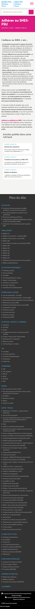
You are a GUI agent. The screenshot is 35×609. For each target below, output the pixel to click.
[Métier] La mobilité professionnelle (13, 427)
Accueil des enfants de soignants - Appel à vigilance (18, 443)
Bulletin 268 (6, 241)
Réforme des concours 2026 (11, 303)
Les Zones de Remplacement (11, 357)
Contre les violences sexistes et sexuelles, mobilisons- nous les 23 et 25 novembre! (15, 209)
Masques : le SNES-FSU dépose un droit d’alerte (17, 457)
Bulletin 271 (6, 234)
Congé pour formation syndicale (12, 562)
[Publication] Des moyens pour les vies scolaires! (17, 260)
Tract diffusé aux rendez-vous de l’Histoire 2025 (16, 243)
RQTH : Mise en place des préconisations (15, 505)
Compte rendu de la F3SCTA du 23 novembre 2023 (17, 512)
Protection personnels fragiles (12, 479)
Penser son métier (8, 403)
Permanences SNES (8, 317)
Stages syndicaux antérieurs (11, 567)
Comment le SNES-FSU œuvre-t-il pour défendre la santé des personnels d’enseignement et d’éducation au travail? (17, 420)
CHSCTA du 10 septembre (10, 474)
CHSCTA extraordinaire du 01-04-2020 (14, 446)
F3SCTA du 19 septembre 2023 (11, 515)
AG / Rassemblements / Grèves (12, 278)
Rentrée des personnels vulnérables (13, 469)
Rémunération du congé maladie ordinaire (15, 522)
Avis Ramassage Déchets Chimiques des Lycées (16, 438)
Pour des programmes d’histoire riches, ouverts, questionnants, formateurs (17, 393)
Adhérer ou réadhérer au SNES (11, 120)
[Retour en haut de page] (30, 604)
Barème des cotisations (9, 577)
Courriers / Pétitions (9, 285)
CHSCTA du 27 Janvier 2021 (11, 486)
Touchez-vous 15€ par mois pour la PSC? (14, 520)
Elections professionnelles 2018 (12, 547)
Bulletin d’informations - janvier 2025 (13, 239)
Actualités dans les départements (12, 288)
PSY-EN (5, 374)
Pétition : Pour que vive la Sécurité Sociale (15, 488)
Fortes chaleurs (7, 527)
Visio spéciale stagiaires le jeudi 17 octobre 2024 (17, 298)
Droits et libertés (8, 273)
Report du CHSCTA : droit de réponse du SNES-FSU (18, 436)
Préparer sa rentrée (8, 310)
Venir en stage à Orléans (10, 564)
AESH (4, 376)
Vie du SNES (6, 540)
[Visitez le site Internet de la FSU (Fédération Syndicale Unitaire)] (17, 597)
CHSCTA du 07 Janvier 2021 (11, 484)
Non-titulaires (7, 372)
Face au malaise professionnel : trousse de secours (17, 433)
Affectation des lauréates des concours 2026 (16, 305)
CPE (4, 369)
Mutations (6, 325)
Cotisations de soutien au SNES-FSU (13, 582)
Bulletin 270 (6, 248)
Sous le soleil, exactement (10, 415)
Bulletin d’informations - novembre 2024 (14, 236)
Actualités (6, 275)
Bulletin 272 (6, 258)
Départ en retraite (8, 342)
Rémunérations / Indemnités (11, 339)
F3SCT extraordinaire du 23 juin (12, 530)
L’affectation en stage (9, 308)
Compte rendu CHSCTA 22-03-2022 (13, 500)
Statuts (5, 330)
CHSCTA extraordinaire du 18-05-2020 (14, 460)
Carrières (5, 327)
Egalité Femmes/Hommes (10, 549)
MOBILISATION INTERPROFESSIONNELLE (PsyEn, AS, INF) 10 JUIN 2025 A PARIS (17, 221)
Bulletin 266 (6, 253)
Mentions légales (5, 606)
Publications (6, 554)
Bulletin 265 (6, 251)
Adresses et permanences (10, 537)
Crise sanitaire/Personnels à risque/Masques (16, 476)
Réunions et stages (8, 315)
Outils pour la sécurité (9, 455)
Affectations (6, 359)
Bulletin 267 (6, 256)
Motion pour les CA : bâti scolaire (12, 510)
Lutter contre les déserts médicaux (13, 525)
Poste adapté (7, 517)
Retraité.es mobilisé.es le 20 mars (12, 217)
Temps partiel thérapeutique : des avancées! (15, 495)
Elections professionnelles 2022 (12, 552)
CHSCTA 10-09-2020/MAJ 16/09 (12, 471)
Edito (4, 424)
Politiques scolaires (8, 271)
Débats (5, 401)
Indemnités (6, 361)
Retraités (5, 379)
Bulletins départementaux (10, 263)
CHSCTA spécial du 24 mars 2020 (12, 441)
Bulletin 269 (6, 246)
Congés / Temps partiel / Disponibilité (14, 337)
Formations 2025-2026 (9, 569)
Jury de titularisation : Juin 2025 (12, 295)
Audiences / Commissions (10, 283)
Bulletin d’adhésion (8, 579)
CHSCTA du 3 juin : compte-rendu (12, 467)
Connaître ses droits (9, 312)
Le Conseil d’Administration (11, 545)
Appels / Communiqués (9, 280)
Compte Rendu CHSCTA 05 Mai (12, 452)
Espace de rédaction (19, 599)
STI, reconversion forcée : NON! (12, 389)
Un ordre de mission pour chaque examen (15, 503)
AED (4, 381)
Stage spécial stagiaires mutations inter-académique (18, 300)
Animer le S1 (6, 542)
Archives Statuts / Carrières (11, 344)
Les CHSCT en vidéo (8, 481)
